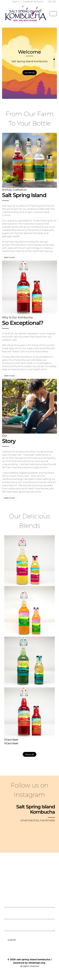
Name (7, 899)
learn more (9, 257)
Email (7, 911)
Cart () (51, 1)
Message (9, 923)
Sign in (16, 1)
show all (29, 754)
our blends (30, 72)
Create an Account (33, 1)
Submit (12, 940)
